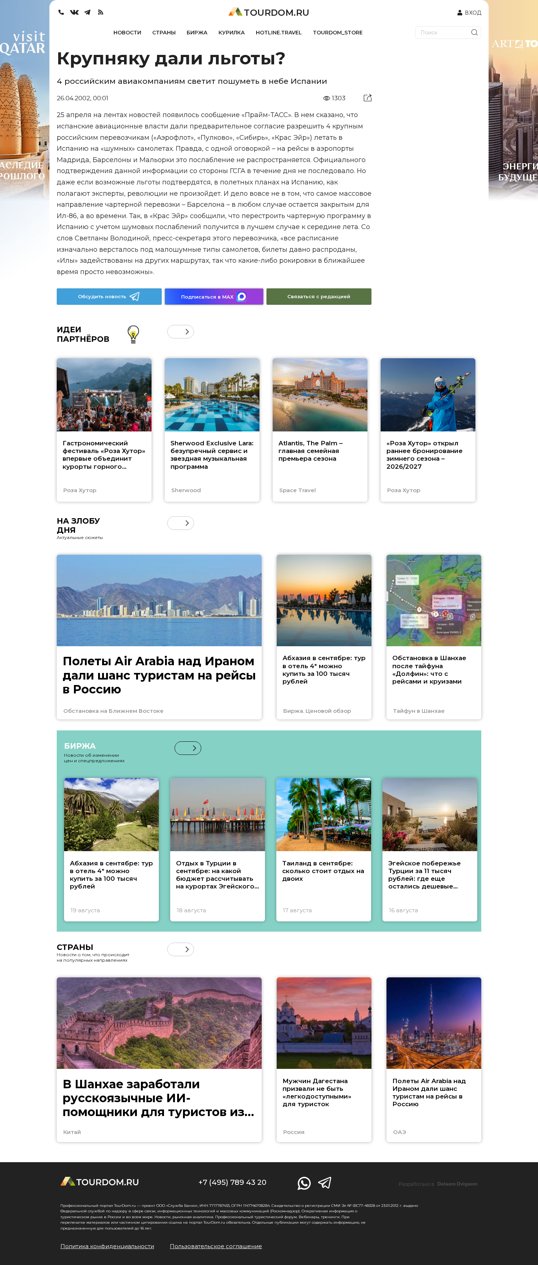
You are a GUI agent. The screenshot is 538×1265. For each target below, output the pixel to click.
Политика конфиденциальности (107, 1246)
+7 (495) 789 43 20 (232, 1182)
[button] (174, 331)
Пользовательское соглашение (216, 1246)
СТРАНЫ (164, 32)
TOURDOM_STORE (338, 32)
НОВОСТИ (127, 32)
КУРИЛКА (231, 32)
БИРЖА (197, 32)
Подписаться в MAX (207, 297)
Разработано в (438, 1184)
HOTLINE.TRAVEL (279, 32)
